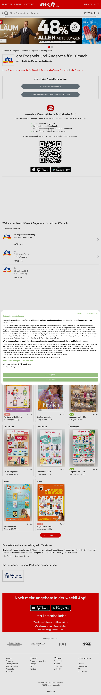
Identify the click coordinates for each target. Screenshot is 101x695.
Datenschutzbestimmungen (87, 313)
